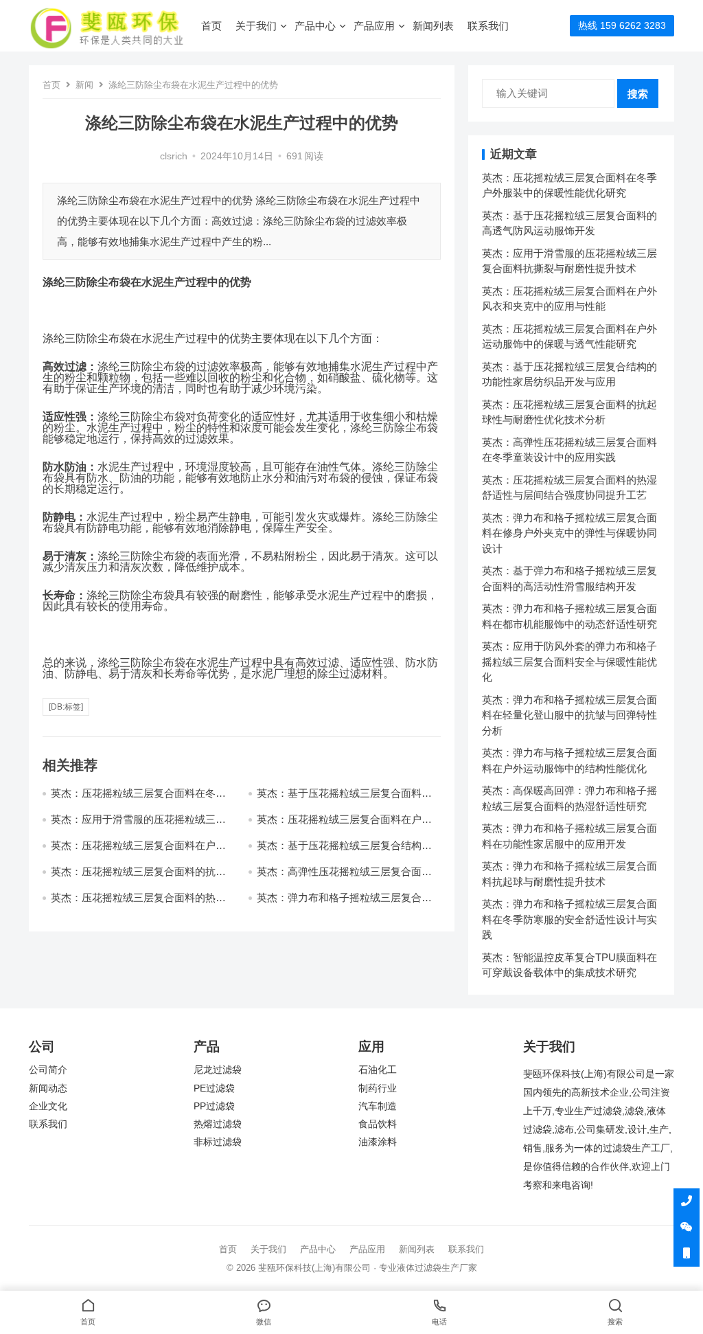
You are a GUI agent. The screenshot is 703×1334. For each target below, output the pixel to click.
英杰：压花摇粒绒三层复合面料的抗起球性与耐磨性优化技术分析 (138, 878)
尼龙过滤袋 (218, 1070)
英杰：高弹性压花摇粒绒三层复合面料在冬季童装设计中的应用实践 (344, 878)
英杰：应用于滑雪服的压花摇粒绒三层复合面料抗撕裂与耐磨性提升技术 (138, 825)
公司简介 (48, 1070)
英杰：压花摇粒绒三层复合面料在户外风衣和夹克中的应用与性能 (344, 825)
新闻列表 (433, 26)
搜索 (637, 94)
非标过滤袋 (218, 1142)
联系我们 (488, 26)
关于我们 (256, 26)
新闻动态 (48, 1088)
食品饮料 (377, 1124)
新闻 (84, 85)
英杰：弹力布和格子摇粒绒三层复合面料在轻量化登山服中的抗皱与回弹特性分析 (569, 715)
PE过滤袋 (214, 1088)
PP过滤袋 (214, 1106)
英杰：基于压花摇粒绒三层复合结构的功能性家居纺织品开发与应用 (344, 851)
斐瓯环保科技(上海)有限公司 (314, 1268)
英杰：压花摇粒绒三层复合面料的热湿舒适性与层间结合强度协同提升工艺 (138, 904)
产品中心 (315, 26)
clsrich (173, 156)
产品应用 (374, 26)
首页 (211, 26)
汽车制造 (377, 1106)
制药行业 (377, 1088)
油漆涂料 (377, 1142)
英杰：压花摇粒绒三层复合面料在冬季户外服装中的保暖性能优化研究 (138, 799)
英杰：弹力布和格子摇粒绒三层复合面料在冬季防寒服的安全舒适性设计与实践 (569, 919)
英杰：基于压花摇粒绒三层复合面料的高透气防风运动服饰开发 (344, 799)
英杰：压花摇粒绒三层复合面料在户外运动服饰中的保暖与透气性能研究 (138, 851)
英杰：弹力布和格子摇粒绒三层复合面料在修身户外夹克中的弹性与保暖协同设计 (569, 533)
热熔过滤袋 (218, 1124)
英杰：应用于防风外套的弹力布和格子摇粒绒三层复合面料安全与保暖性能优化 (569, 661)
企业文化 (48, 1106)
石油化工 (377, 1070)
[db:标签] (66, 707)
